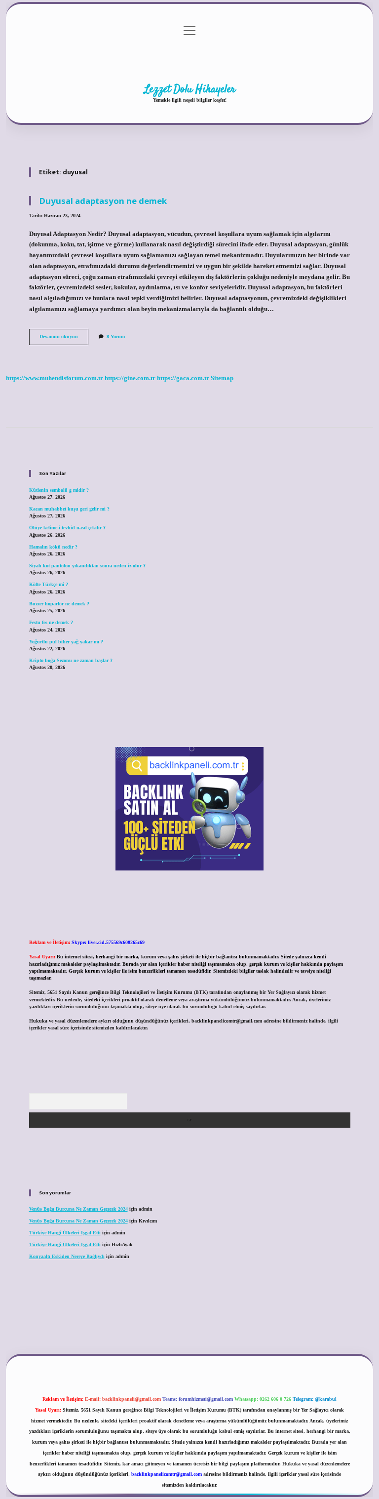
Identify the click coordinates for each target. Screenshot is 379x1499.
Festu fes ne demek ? (51, 622)
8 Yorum (116, 336)
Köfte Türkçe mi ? (48, 584)
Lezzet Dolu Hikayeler (189, 89)
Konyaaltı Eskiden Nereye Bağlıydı (67, 1256)
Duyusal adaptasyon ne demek (103, 200)
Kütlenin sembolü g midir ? (59, 490)
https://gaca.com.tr (183, 378)
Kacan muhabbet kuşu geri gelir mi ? (69, 509)
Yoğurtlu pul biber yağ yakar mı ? (66, 641)
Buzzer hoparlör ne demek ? (59, 603)
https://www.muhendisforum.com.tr (54, 378)
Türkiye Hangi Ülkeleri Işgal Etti (65, 1232)
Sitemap (222, 378)
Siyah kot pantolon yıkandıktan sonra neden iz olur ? (87, 565)
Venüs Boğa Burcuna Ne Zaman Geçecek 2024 (78, 1209)
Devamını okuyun (63, 339)
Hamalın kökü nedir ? (53, 547)
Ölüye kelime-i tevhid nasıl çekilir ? (67, 527)
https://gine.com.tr (130, 378)
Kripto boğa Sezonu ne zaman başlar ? (71, 660)
